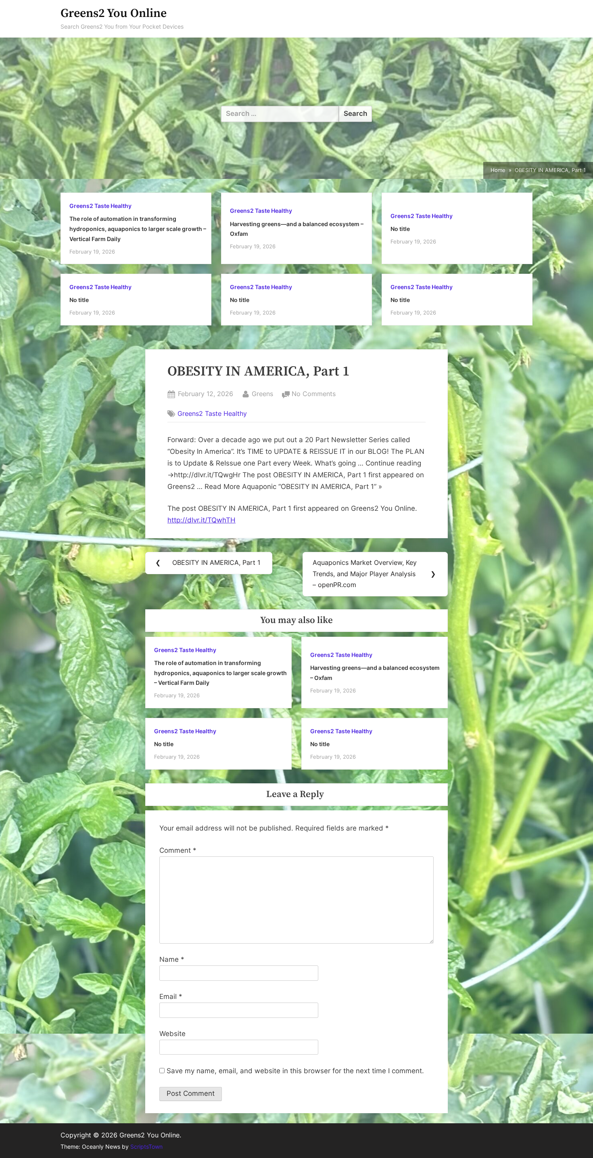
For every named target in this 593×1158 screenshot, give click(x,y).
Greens (262, 393)
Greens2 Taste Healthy (100, 205)
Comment (177, 850)
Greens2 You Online (114, 13)
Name (171, 959)
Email (170, 996)
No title (400, 228)
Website (172, 1034)
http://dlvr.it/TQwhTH (201, 520)
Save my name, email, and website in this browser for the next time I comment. (295, 1071)
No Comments (314, 394)
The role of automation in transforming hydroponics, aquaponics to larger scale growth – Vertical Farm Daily (137, 228)
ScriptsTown (146, 1146)
